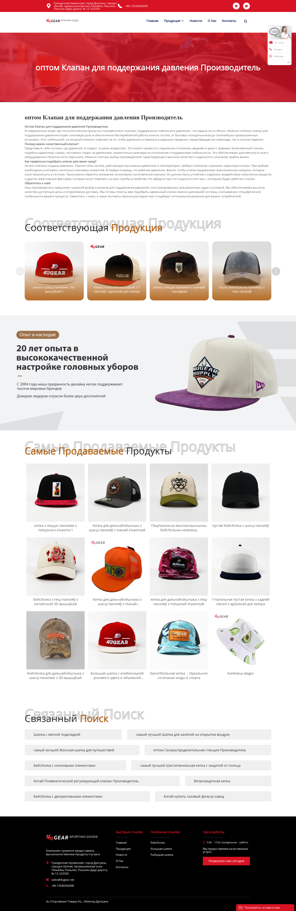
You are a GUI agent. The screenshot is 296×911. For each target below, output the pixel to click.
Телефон (278, 49)
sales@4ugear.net (62, 880)
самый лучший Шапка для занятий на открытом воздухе (183, 734)
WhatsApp (278, 56)
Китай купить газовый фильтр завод (194, 796)
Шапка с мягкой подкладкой (57, 734)
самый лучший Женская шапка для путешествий (74, 750)
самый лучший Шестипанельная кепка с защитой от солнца (190, 765)
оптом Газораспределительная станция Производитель (199, 750)
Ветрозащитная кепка (212, 781)
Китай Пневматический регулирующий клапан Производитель (86, 781)
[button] (276, 271)
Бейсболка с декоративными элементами (68, 796)
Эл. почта (279, 43)
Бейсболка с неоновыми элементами (64, 765)
